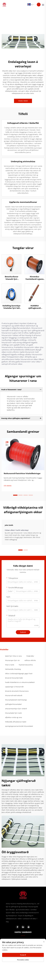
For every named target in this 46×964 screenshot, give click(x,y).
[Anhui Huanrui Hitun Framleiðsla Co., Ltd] (4, 4)
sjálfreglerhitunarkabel (13, 704)
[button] (15, 495)
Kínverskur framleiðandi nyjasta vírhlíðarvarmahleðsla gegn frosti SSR (34, 277)
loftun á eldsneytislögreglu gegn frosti (18, 674)
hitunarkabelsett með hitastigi (16, 700)
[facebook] (17, 927)
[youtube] (28, 927)
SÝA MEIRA (7, 486)
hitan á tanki (9, 665)
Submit (23, 632)
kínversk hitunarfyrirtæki (14, 678)
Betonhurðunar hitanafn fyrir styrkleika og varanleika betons (11, 277)
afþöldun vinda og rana (13, 717)
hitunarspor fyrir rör (12, 660)
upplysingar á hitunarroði (14, 687)
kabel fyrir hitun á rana (13, 656)
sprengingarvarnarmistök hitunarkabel (19, 726)
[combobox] (10, 591)
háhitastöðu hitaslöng (13, 669)
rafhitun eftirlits (30, 660)
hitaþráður (30, 656)
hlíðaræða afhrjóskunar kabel (15, 722)
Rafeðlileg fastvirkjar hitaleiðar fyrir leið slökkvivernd (11, 307)
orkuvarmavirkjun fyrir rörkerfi (16, 709)
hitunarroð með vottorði (13, 695)
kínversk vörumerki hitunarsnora (17, 691)
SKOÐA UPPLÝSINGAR (11, 264)
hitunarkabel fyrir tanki (13, 713)
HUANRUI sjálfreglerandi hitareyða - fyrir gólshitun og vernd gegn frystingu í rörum (34, 307)
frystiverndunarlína (26, 665)
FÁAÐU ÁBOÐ (23, 101)
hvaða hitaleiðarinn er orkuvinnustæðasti (20, 682)
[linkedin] (23, 927)
